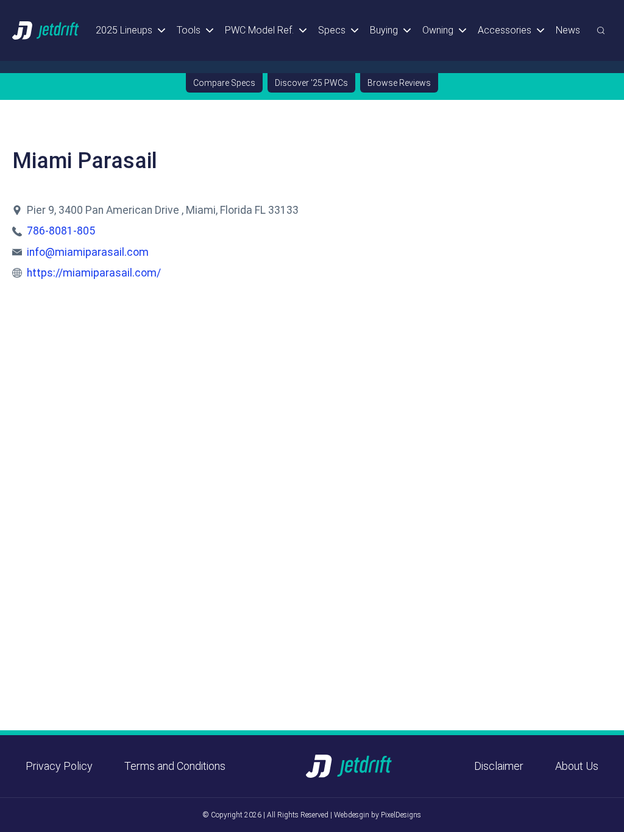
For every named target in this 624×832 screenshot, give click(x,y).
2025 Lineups (124, 30)
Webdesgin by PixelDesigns (377, 815)
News (568, 30)
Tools (188, 30)
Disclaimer (498, 766)
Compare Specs (224, 83)
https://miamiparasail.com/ (94, 273)
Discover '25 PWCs (311, 83)
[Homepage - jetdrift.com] (46, 30)
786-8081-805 (61, 231)
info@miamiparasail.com (88, 252)
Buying (384, 30)
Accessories (504, 30)
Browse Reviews (399, 83)
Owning (437, 30)
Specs (332, 30)
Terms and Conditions (174, 766)
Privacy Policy (59, 766)
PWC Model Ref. (259, 30)
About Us (576, 766)
